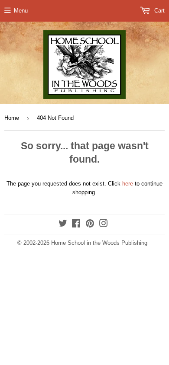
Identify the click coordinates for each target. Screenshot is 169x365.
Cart (159, 10)
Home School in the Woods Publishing (99, 243)
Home (11, 118)
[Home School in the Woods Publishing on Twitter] (62, 224)
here (127, 183)
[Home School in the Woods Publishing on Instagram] (103, 224)
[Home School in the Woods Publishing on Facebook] (76, 224)
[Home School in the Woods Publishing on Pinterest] (89, 224)
